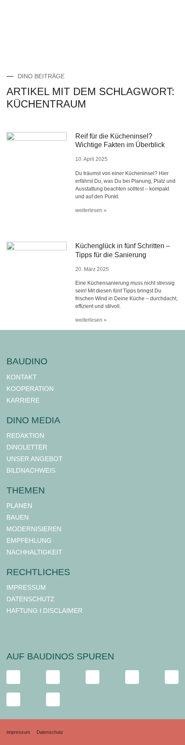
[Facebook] (13, 677)
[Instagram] (53, 677)
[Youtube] (132, 677)
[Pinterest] (53, 699)
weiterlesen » (91, 210)
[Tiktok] (92, 677)
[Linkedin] (172, 677)
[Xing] (13, 699)
